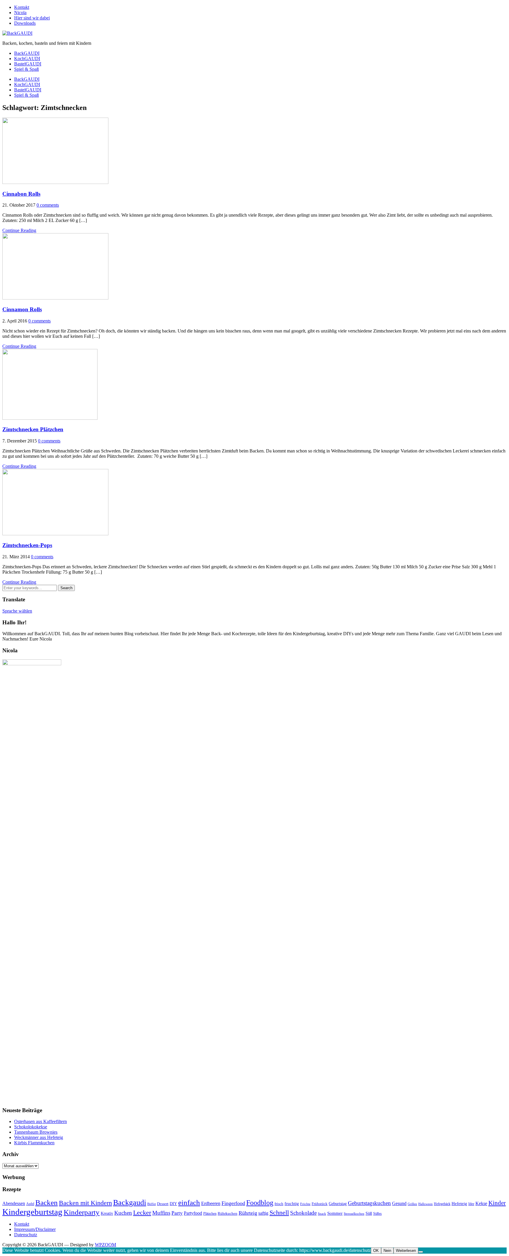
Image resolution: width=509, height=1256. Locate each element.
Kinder (497, 1202)
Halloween (425, 1204)
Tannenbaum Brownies (35, 1132)
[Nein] (420, 1252)
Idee (471, 1204)
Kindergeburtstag (32, 1212)
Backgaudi (129, 1202)
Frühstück (320, 1203)
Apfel (30, 1204)
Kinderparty (82, 1212)
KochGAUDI (27, 58)
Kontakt (21, 7)
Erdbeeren (210, 1203)
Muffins (161, 1213)
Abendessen (13, 1203)
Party (177, 1213)
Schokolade (303, 1213)
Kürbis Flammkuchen (34, 1142)
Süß (369, 1213)
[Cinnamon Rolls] (55, 297)
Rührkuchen (227, 1213)
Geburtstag (338, 1203)
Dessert (162, 1203)
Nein (387, 1250)
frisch (279, 1204)
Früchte (305, 1204)
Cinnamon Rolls (22, 309)
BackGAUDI (26, 53)
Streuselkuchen (354, 1213)
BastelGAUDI (27, 63)
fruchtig (292, 1203)
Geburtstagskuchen (369, 1203)
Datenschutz (25, 1234)
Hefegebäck (442, 1204)
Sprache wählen (17, 610)
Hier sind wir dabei (32, 17)
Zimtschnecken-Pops (27, 545)
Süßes (377, 1213)
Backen (46, 1202)
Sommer (335, 1213)
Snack (322, 1213)
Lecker (142, 1212)
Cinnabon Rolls (21, 194)
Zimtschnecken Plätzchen (32, 429)
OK (376, 1250)
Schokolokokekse (30, 1126)
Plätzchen (210, 1213)
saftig (263, 1213)
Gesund (399, 1203)
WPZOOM (105, 1244)
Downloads (25, 23)
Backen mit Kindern (85, 1202)
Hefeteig (459, 1203)
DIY (173, 1203)
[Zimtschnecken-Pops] (55, 533)
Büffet (151, 1204)
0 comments (48, 205)
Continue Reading (19, 230)
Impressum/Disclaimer (35, 1229)
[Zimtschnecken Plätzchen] (49, 418)
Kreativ (107, 1213)
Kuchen (123, 1213)
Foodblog (259, 1202)
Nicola (20, 12)
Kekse (481, 1203)
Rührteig (248, 1213)
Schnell (279, 1212)
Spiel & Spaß (26, 69)
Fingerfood (233, 1203)
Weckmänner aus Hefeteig (38, 1137)
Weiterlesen (406, 1250)
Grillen (412, 1204)
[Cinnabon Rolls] (55, 182)
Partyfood (193, 1213)
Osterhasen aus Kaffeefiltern (40, 1121)
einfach (189, 1202)
